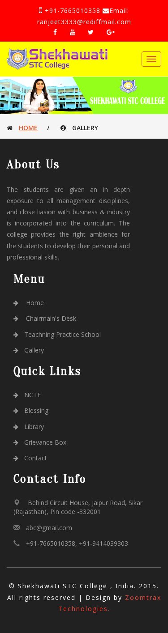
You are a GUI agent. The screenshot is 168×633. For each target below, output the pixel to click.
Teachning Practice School (62, 334)
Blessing (36, 410)
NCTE (32, 395)
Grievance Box (45, 442)
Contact (35, 458)
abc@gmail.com (49, 527)
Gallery (34, 350)
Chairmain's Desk (50, 318)
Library (34, 426)
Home (28, 127)
